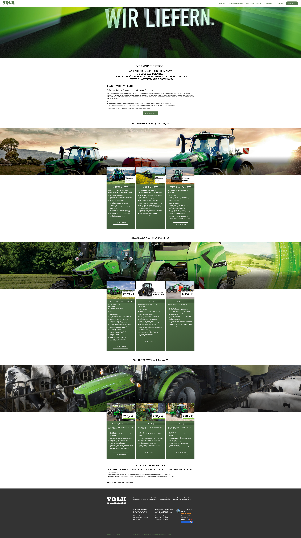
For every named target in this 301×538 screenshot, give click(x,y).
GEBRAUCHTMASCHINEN (236, 3)
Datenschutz (147, 534)
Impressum (140, 534)
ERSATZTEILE (250, 3)
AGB (134, 534)
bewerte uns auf (186, 522)
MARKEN (222, 3)
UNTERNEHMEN (268, 3)
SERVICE (258, 3)
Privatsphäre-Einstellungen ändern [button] (161, 534)
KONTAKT (280, 3)
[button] (225, 3)
